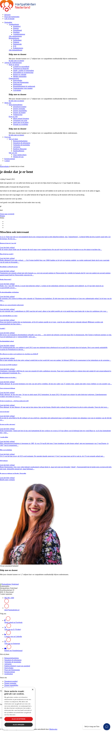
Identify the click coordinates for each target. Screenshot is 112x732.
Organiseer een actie (20, 120)
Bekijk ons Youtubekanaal (13, 650)
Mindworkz (53, 729)
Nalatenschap (17, 114)
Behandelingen (14, 38)
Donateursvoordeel (19, 107)
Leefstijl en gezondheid (21, 66)
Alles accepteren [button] (18, 719)
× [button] (32, 689)
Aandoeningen (14, 24)
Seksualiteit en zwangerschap (23, 72)
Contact (7, 161)
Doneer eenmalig (19, 109)
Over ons (7, 137)
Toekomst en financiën (21, 68)
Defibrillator (17, 40)
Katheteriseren (18, 48)
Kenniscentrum (9, 159)
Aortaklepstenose (19, 34)
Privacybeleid (20, 715)
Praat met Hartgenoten (21, 82)
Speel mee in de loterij (20, 122)
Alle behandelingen (15, 50)
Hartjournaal (17, 84)
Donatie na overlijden (20, 124)
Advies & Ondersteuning (13, 63)
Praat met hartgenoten (11, 17)
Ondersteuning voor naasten (22, 88)
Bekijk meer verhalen (7, 480)
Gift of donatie (9, 19)
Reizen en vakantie (19, 74)
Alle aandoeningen (15, 36)
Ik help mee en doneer (16, 61)
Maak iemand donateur (21, 118)
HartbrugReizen (18, 151)
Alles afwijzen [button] (18, 725)
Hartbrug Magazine (20, 149)
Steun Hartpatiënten (15, 105)
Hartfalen (16, 32)
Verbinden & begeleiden (21, 145)
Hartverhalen (17, 80)
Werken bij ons (18, 157)
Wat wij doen (13, 139)
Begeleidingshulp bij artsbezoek (24, 86)
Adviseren (16, 147)
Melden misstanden (19, 76)
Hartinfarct (17, 26)
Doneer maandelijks (20, 111)
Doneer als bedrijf (19, 113)
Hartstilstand (17, 30)
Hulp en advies (14, 64)
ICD (14, 46)
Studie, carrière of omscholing (23, 70)
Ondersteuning (14, 78)
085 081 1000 (9, 598)
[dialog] (18, 708)
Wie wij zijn (13, 153)
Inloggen (7, 15)
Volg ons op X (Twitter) (12, 629)
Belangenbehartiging (20, 141)
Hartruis (16, 28)
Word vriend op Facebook (13, 622)
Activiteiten (17, 90)
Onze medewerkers (19, 155)
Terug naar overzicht (7, 214)
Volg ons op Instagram (12, 643)
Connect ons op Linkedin (13, 636)
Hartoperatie (17, 44)
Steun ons (7, 103)
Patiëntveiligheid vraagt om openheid (17, 666)
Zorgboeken (8, 674)
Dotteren (16, 42)
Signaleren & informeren (21, 143)
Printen (2, 216)
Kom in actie (13, 116)
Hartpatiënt (8, 22)
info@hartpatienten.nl (11, 610)
